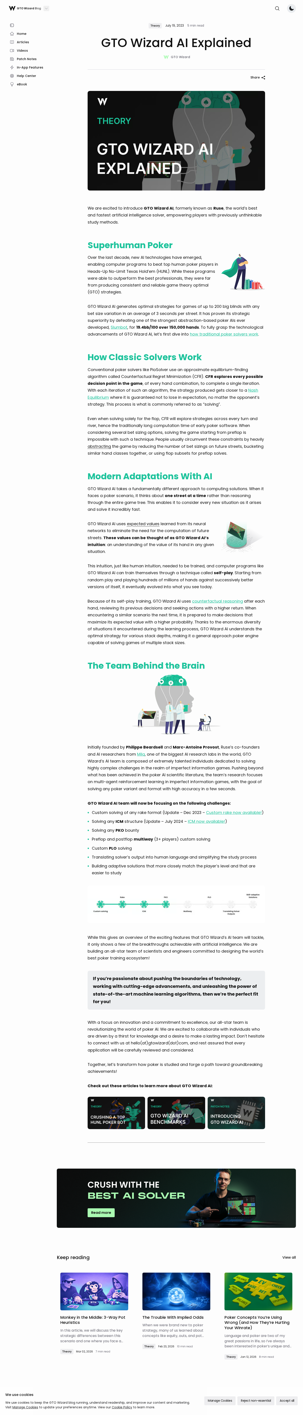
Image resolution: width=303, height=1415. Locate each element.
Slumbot (119, 327)
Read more (101, 1212)
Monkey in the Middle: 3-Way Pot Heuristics (92, 1320)
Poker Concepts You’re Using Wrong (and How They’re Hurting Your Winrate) (256, 1322)
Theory (67, 1351)
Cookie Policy (122, 1407)
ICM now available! (206, 821)
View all (289, 1257)
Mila (141, 754)
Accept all (287, 1400)
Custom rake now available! (234, 812)
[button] (99, 446)
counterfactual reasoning (217, 601)
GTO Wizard (180, 57)
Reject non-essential (256, 1400)
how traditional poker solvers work (224, 334)
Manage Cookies (25, 1407)
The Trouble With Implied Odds (173, 1317)
